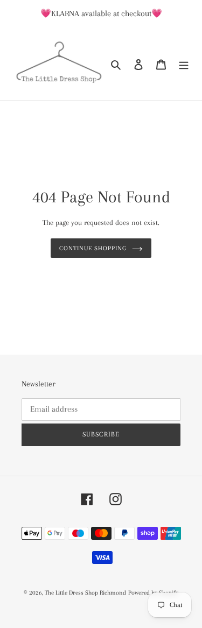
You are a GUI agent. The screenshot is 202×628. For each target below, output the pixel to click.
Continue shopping (93, 248)
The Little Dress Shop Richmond (85, 592)
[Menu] (183, 63)
